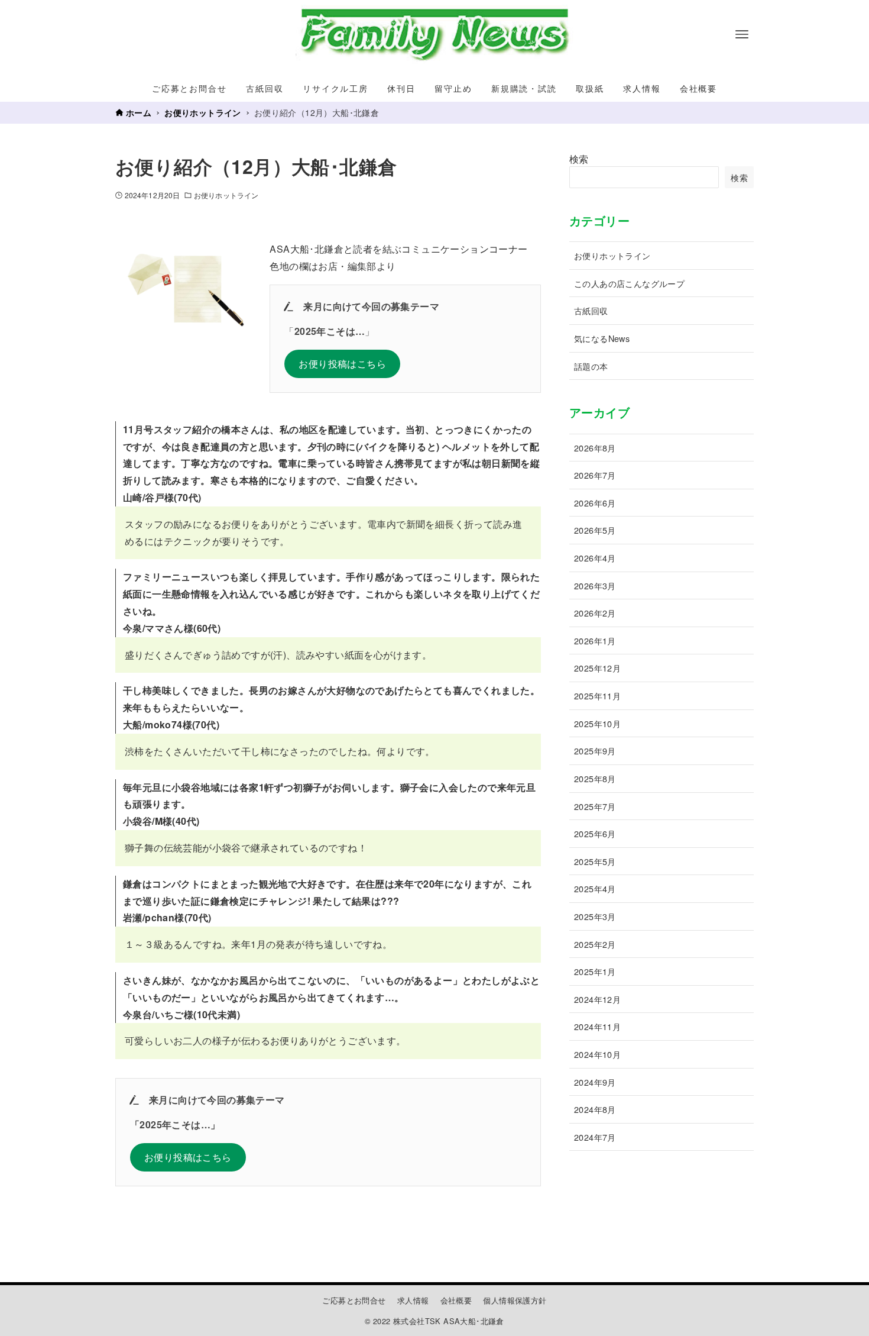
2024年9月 (595, 1082)
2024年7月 (595, 1137)
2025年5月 (595, 861)
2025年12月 (597, 667)
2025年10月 (597, 723)
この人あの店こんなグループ (629, 283)
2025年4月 (595, 888)
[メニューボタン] (742, 34)
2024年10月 (597, 1054)
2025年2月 (595, 944)
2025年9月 (595, 750)
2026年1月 (595, 640)
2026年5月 (595, 530)
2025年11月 (597, 695)
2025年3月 (595, 916)
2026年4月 (595, 557)
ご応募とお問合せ (353, 1300)
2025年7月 (595, 806)
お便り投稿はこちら (342, 363)
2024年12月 (597, 999)
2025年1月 (595, 971)
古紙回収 (591, 310)
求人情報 (413, 1300)
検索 (579, 159)
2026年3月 (595, 585)
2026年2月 (595, 612)
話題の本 (591, 366)
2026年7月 (595, 475)
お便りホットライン (226, 195)
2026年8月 (595, 447)
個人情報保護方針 (514, 1300)
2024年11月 (597, 1026)
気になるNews (602, 338)
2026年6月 (595, 502)
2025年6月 (595, 833)
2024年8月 (595, 1109)
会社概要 (456, 1300)
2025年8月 (595, 778)
